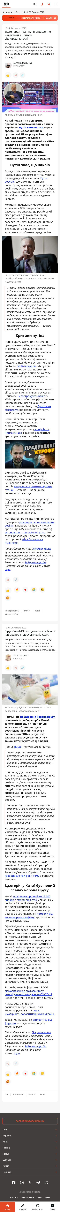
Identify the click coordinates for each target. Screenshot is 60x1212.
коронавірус (18, 1095)
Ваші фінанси (28, 1197)
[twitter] (30, 1182)
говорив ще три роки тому (22, 875)
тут (7, 569)
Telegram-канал (41, 548)
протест (27, 611)
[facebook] (13, 1182)
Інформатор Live (35, 562)
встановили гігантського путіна (25, 532)
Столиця (14, 1197)
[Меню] (56, 4)
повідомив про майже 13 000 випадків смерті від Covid (27, 898)
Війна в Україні (11, 614)
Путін (37, 611)
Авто (40, 1197)
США (6, 1095)
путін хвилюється (31, 127)
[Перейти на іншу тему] (42, 4)
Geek (47, 1197)
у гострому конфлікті (32, 396)
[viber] (46, 1182)
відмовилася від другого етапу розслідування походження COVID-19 (28, 992)
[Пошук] (49, 4)
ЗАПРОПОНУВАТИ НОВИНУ (30, 1121)
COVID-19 (32, 1095)
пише (18, 746)
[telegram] (38, 1182)
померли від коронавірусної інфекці (29, 915)
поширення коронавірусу (37, 716)
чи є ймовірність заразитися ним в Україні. (29, 1012)
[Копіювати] (22, 75)
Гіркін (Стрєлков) (12, 611)
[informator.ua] (6, 4)
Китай (42, 1095)
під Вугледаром (26, 366)
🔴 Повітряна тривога (29, 17)
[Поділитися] (15, 75)
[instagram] (22, 1182)
